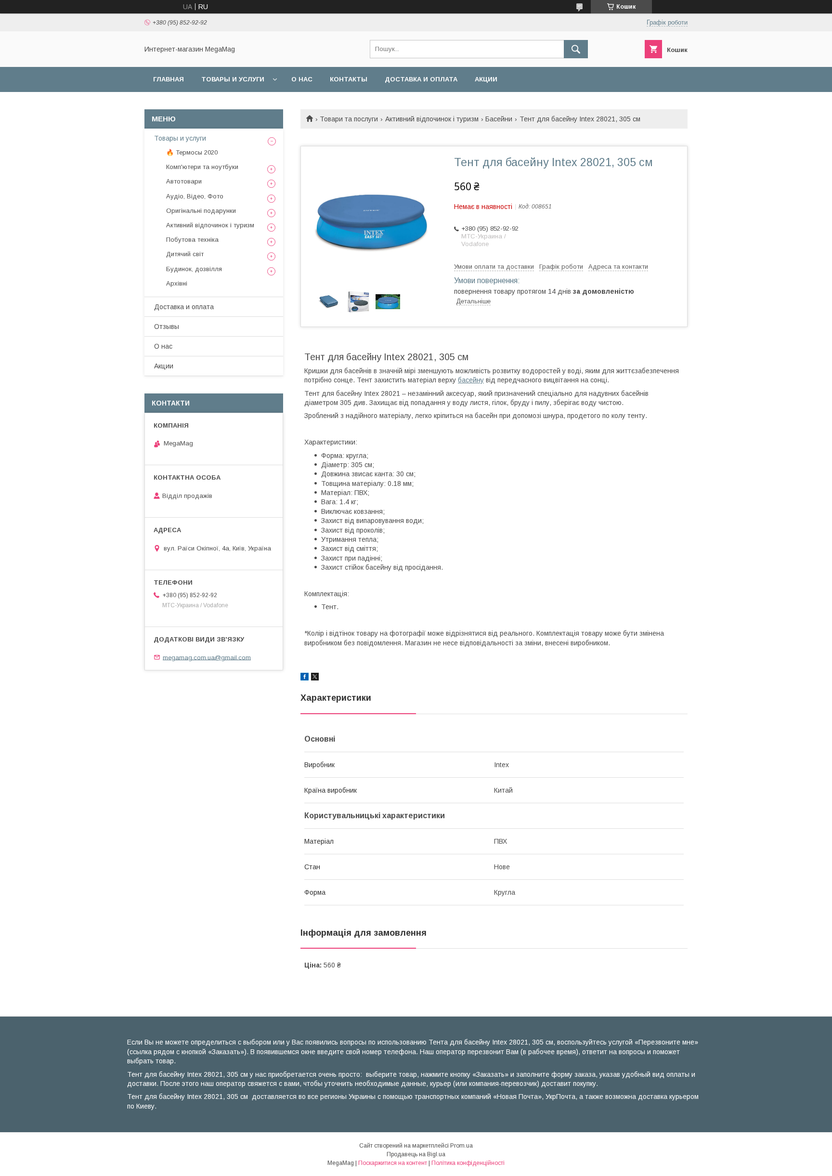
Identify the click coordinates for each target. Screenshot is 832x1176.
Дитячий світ (185, 254)
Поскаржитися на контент (392, 1163)
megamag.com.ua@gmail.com (207, 657)
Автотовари (184, 181)
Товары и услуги (232, 79)
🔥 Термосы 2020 (192, 152)
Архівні (176, 283)
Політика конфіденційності (468, 1163)
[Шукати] (576, 49)
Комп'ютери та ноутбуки (202, 166)
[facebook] (304, 678)
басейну (471, 380)
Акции (486, 79)
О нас (301, 79)
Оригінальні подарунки (201, 210)
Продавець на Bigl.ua (416, 1154)
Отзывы (166, 326)
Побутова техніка (192, 239)
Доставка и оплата (421, 79)
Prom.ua (461, 1145)
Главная (168, 79)
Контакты (348, 79)
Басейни (498, 119)
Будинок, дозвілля (194, 269)
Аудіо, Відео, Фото (194, 196)
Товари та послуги (349, 119)
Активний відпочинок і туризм (432, 119)
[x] (315, 678)
